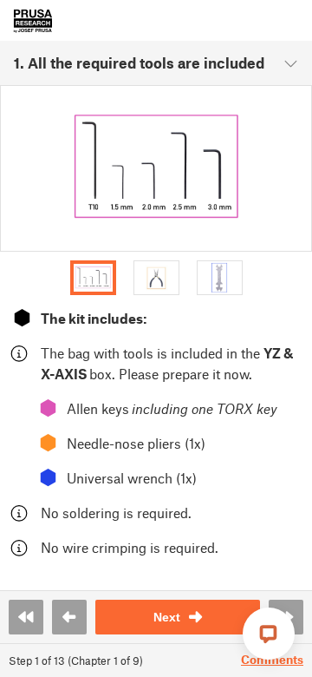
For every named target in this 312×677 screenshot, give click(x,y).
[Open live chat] (269, 634)
